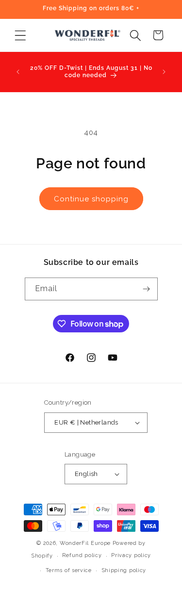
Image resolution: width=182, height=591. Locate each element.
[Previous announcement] (18, 71)
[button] (20, 35)
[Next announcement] (164, 71)
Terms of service (69, 570)
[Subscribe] (146, 289)
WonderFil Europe (85, 543)
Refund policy (81, 555)
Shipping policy (124, 570)
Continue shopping (91, 199)
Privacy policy (131, 555)
